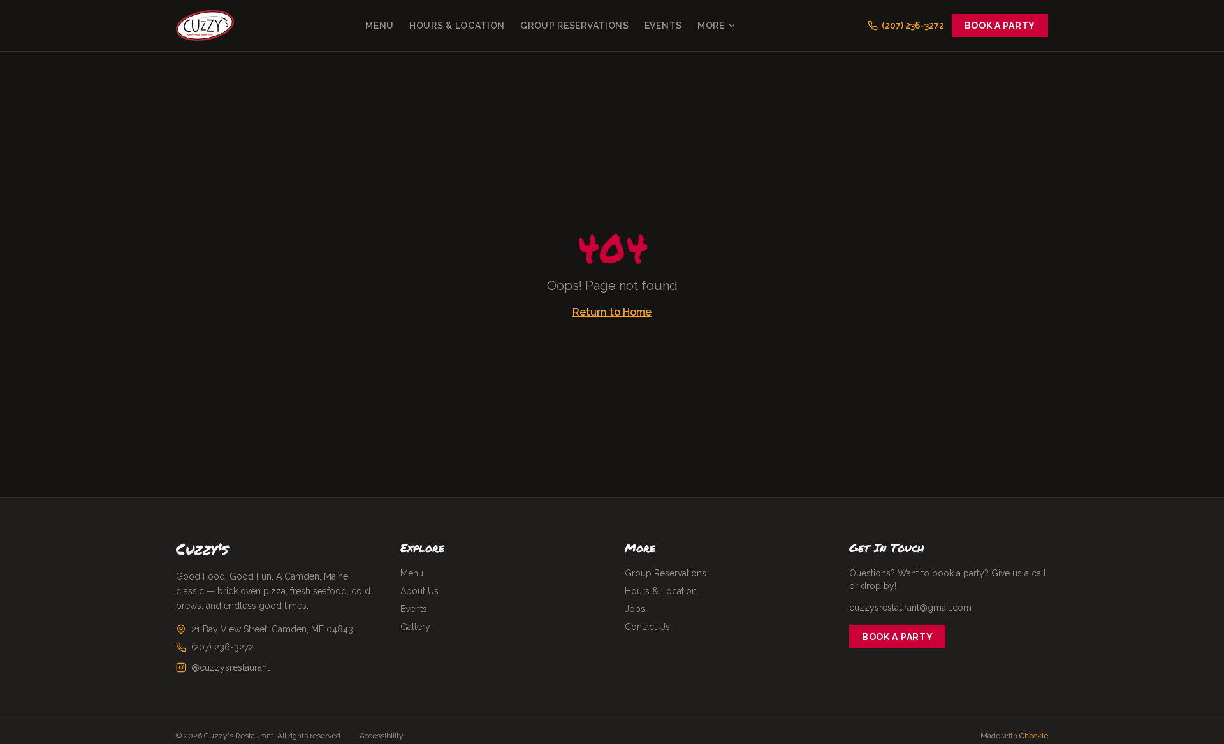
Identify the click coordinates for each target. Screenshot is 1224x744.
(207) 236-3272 (222, 647)
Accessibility (382, 735)
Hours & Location (457, 25)
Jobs (635, 609)
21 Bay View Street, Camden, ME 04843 (272, 629)
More (711, 25)
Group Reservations (574, 25)
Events (663, 25)
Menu (379, 25)
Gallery (415, 627)
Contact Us (647, 627)
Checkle (1033, 735)
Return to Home (612, 312)
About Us (419, 591)
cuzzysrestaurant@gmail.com (910, 607)
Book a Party (1000, 25)
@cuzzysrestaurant (230, 667)
